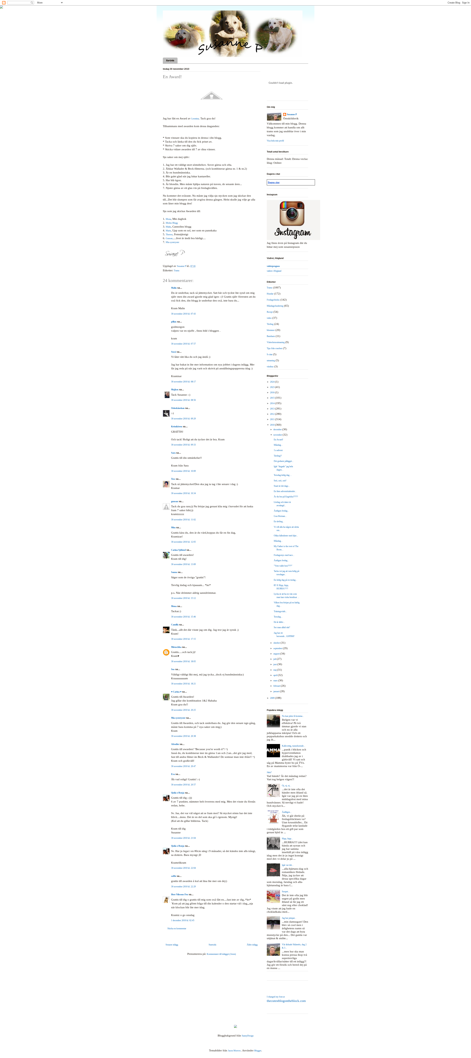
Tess (173, 479)
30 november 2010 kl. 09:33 (183, 444)
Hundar (270, 293)
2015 (272, 398)
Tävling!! (278, 456)
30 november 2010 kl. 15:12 (183, 598)
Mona (168, 219)
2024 (272, 382)
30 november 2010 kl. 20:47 (183, 766)
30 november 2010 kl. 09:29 (183, 418)
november (278, 435)
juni (275, 664)
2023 (272, 387)
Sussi (173, 352)
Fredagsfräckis (273, 300)
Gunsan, (169, 238)
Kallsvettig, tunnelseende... (293, 746)
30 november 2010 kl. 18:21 (183, 683)
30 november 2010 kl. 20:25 (183, 710)
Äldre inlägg (252, 944)
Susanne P (292, 114)
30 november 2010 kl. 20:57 (183, 784)
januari (276, 691)
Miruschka (176, 647)
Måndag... (278, 445)
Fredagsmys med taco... (284, 555)
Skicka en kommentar (176, 928)
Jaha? (269, 772)
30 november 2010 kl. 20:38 (183, 736)
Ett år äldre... (279, 622)
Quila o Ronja (177, 792)
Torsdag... (278, 616)
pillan (173, 321)
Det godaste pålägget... (283, 461)
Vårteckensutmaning (276, 342)
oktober (277, 643)
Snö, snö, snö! (280, 480)
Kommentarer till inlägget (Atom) (221, 954)
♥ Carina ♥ (176, 691)
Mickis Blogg (172, 223)
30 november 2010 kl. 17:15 (183, 639)
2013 (272, 408)
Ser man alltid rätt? (282, 627)
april (275, 675)
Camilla (174, 624)
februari (277, 686)
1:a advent (278, 450)
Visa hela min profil (275, 140)
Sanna (174, 572)
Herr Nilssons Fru (179, 894)
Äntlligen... (287, 812)
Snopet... (286, 891)
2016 (272, 392)
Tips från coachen (274, 348)
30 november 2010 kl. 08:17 (183, 381)
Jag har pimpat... (289, 918)
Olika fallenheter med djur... (286, 535)
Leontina (195, 118)
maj (275, 670)
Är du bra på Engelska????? (286, 496)
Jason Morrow (234, 1050)
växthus (270, 366)
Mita (173, 527)
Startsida (170, 60)
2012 (272, 414)
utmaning (271, 360)
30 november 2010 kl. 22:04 (183, 868)
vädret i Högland (274, 271)
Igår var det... (287, 865)
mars (275, 680)
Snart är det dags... (282, 486)
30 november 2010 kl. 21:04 (183, 838)
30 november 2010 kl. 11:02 (183, 519)
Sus (173, 669)
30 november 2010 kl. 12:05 (183, 542)
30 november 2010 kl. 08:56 (183, 400)
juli (275, 659)
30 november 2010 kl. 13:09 (183, 564)
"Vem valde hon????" (283, 565)
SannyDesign (248, 1035)
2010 (272, 425)
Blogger (257, 1050)
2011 (272, 419)
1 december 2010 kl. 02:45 (182, 920)
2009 (272, 698)
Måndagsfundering (275, 306)
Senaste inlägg (172, 944)
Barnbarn (271, 336)
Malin (168, 227)
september (278, 648)
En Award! (278, 439)
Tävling (270, 324)
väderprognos (273, 266)
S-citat (269, 354)
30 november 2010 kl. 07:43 (183, 314)
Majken (174, 389)
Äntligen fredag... (281, 511)
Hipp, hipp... (287, 838)
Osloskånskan (178, 408)
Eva (173, 774)
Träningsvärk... (280, 611)
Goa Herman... (280, 516)
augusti (276, 653)
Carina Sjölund (178, 550)
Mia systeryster (172, 242)
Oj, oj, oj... (286, 785)
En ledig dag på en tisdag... (285, 580)
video (269, 318)
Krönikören (176, 426)
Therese (169, 234)
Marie (168, 230)
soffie (173, 876)
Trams (176, 270)
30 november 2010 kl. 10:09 (183, 471)
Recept (270, 312)
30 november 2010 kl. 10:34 (183, 493)
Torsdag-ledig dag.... (283, 475)
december (277, 429)
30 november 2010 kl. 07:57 (183, 343)
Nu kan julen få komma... (293, 716)
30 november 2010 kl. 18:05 (183, 661)
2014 (272, 403)
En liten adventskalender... (285, 491)
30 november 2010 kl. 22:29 (183, 886)
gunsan (174, 501)
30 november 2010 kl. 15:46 (183, 616)
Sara (173, 453)
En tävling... (279, 521)
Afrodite (175, 744)
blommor (271, 330)
